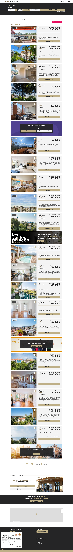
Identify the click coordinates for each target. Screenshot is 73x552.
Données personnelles (40, 550)
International (39, 543)
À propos (38, 542)
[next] (32, 464)
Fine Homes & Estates (40, 541)
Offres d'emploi (39, 537)
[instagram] (14, 532)
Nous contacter (39, 545)
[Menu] (69, 1)
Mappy (19, 521)
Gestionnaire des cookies (58, 550)
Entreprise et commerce (41, 539)
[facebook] (11, 532)
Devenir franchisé (40, 538)
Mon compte (63, 1)
